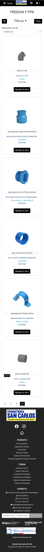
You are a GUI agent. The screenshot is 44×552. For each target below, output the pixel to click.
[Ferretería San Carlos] (21, 2)
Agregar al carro (22, 89)
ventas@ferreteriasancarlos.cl (22, 505)
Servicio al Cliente (22, 453)
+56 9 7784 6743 (23, 499)
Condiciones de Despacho (22, 477)
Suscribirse (36, 515)
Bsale (34, 547)
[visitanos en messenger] (29, 426)
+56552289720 (22, 496)
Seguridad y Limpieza (22, 447)
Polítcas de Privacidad (22, 483)
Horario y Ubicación (22, 471)
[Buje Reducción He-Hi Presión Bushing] (22, 177)
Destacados (22, 450)
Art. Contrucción (22, 444)
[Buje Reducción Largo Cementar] (22, 116)
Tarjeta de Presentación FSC (22, 537)
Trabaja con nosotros (22, 511)
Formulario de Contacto (23, 508)
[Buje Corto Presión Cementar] (22, 238)
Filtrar (38, 21)
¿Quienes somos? (22, 468)
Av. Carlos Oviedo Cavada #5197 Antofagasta (22, 493)
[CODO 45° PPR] (22, 56)
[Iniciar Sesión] (31, 3)
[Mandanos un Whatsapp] (22, 433)
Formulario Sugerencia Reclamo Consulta (22, 459)
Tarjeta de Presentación (22, 456)
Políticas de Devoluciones (22, 480)
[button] (20, 21)
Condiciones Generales (22, 474)
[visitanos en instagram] (24, 426)
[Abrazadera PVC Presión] (22, 298)
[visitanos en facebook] (16, 426)
